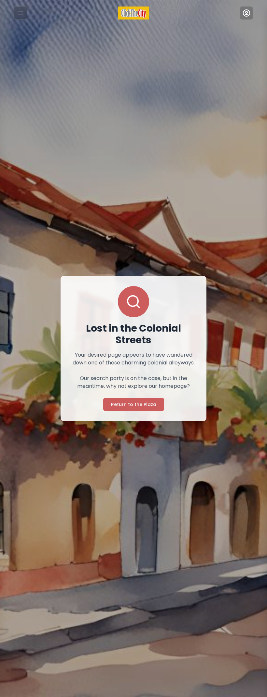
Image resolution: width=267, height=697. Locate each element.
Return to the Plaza (133, 404)
